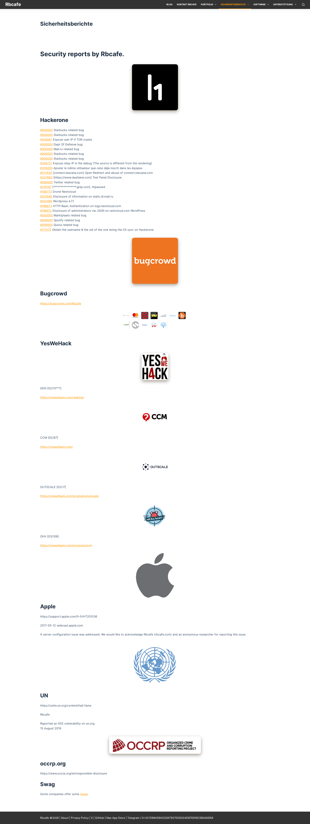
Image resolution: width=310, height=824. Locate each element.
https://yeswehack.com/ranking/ (62, 397)
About (65, 818)
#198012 (46, 210)
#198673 (46, 206)
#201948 (46, 196)
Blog (169, 4)
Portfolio (207, 4)
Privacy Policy (80, 818)
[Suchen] (303, 4)
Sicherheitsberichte (233, 4)
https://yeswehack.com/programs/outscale (69, 496)
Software (259, 4)
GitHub (99, 818)
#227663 (46, 177)
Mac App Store (115, 818)
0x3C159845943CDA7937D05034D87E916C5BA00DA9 (177, 818)
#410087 (46, 139)
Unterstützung (283, 4)
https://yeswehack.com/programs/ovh (66, 545)
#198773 (46, 191)
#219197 (45, 187)
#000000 (46, 130)
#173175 (45, 229)
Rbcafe (13, 4)
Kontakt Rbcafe (186, 4)
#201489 (46, 201)
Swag (84, 794)
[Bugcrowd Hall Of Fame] (155, 320)
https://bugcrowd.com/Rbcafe (60, 303)
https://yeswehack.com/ (56, 447)
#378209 (46, 168)
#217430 (46, 173)
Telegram (133, 818)
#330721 (46, 163)
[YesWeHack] (155, 366)
